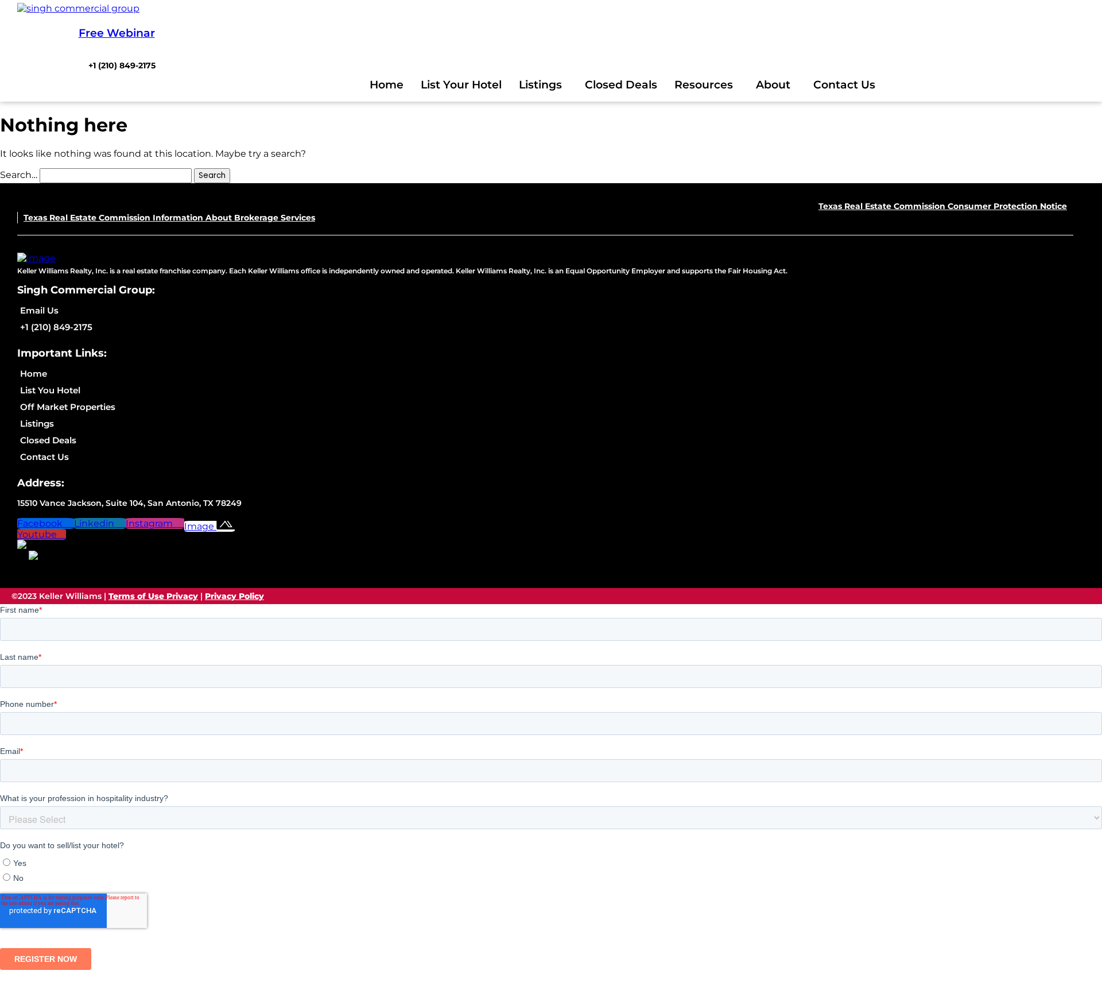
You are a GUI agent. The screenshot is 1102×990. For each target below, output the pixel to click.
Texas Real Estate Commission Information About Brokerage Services (169, 217)
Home (386, 84)
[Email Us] (137, 310)
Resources (703, 84)
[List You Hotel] (115, 390)
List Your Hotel (461, 84)
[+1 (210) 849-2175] (122, 65)
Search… (18, 174)
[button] (543, 85)
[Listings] (115, 423)
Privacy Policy (234, 596)
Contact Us (844, 84)
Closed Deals (621, 84)
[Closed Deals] (115, 440)
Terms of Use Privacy (153, 596)
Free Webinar (117, 33)
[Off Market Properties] (115, 406)
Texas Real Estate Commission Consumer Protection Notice (942, 206)
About (773, 84)
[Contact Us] (115, 456)
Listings (540, 84)
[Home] (115, 373)
